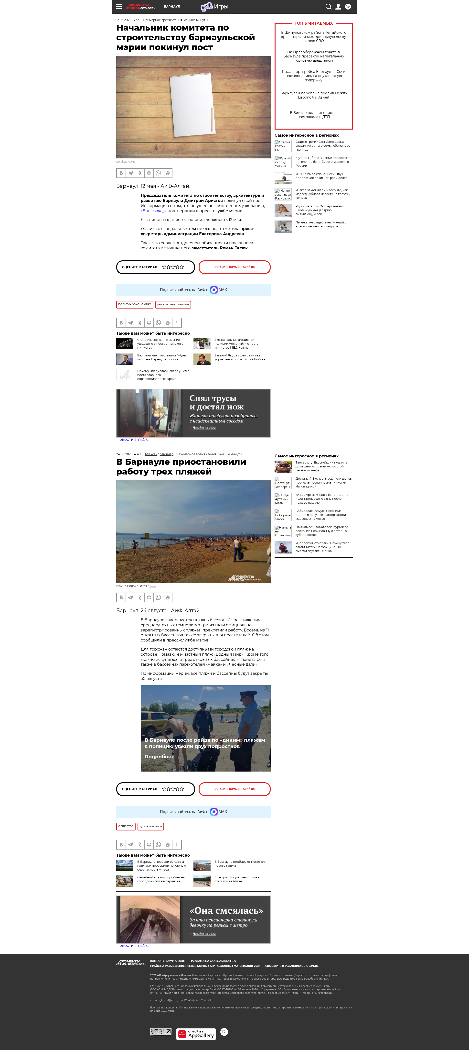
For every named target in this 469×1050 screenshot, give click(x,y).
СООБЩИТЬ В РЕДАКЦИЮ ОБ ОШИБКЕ (292, 966)
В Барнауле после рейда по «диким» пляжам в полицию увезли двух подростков (205, 743)
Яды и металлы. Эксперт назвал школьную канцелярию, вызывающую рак (320, 210)
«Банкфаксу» (154, 211)
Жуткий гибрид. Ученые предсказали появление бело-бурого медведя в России (324, 161)
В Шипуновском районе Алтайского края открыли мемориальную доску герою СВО (313, 37)
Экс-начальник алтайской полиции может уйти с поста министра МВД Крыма (236, 343)
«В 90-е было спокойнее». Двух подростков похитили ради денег (321, 176)
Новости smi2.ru (132, 439)
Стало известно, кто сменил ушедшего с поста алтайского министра (160, 343)
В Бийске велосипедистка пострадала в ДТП (314, 115)
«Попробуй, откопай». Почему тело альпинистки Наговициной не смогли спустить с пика (323, 547)
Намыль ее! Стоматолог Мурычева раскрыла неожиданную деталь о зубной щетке (322, 531)
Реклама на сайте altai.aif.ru (213, 960)
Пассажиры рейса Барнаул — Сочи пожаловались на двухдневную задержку (314, 76)
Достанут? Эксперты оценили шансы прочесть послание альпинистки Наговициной (324, 482)
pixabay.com (125, 161)
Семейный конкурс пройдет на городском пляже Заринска (161, 879)
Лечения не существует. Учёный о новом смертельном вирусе (321, 224)
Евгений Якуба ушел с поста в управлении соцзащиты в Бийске (239, 357)
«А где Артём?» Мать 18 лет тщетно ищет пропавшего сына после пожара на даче (322, 498)
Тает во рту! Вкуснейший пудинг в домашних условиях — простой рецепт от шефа (322, 466)
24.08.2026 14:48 (128, 454)
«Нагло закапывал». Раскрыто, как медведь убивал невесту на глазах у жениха (323, 194)
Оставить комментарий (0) (234, 267)
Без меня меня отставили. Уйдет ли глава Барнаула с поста (161, 357)
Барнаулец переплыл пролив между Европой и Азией (313, 95)
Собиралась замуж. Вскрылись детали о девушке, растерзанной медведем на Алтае (321, 514)
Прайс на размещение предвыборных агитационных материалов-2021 (205, 966)
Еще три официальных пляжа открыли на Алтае (236, 879)
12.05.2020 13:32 (127, 20)
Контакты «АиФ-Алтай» (167, 960)
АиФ (152, 586)
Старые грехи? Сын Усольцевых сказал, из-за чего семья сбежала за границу (323, 145)
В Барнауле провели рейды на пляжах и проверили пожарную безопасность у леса (161, 865)
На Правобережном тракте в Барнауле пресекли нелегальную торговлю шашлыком (313, 56)
